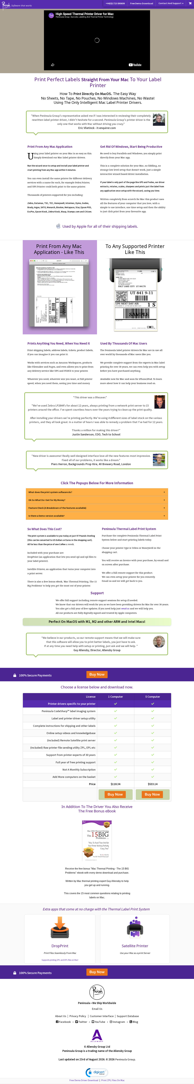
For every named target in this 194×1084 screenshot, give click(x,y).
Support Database (128, 1016)
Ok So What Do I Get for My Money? (46, 499)
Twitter (82, 1022)
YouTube (99, 1022)
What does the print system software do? (50, 492)
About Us (60, 1016)
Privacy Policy (77, 1016)
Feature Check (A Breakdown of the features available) (57, 507)
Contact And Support (170, 3)
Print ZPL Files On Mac (113, 1080)
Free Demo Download (141, 3)
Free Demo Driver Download (83, 1080)
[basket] (190, 3)
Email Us (97, 1009)
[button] (97, 1072)
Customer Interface (102, 1016)
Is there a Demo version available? (46, 515)
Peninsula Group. (125, 1059)
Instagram (118, 1022)
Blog (135, 1022)
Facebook (64, 1022)
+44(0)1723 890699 (115, 3)
